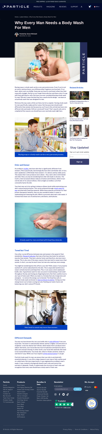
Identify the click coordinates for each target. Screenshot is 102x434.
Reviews (62, 7)
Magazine (51, 7)
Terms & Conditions (80, 429)
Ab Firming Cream (23, 411)
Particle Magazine (8, 387)
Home (16, 17)
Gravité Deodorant (23, 398)
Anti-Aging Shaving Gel (24, 387)
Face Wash (20, 404)
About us (6, 392)
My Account (7, 396)
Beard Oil (20, 408)
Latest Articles (24, 17)
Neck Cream (21, 402)
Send (77, 389)
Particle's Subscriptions (44, 400)
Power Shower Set (42, 396)
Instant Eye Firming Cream (25, 389)
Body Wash (20, 415)
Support (74, 7)
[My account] (81, 7)
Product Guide (7, 400)
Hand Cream (21, 392)
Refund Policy (94, 429)
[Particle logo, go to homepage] (16, 7)
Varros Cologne (22, 396)
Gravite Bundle (41, 388)
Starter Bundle (41, 390)
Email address (58, 386)
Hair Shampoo (21, 413)
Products (38, 7)
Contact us (6, 394)
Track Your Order (8, 398)
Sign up (79, 162)
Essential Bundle (42, 392)
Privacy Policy (67, 429)
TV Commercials (8, 402)
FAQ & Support (8, 389)
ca (97, 6)
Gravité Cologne (22, 394)
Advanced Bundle (42, 394)
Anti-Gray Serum (22, 400)
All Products (21, 417)
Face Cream (21, 385)
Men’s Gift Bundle (42, 398)
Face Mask (20, 406)
